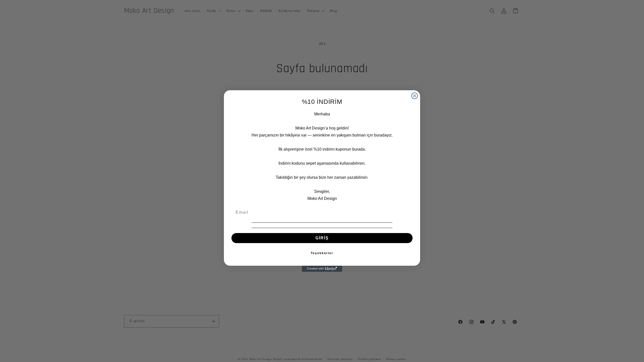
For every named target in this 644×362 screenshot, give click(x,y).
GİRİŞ (322, 238)
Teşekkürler (322, 253)
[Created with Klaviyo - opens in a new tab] (322, 269)
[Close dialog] (415, 96)
